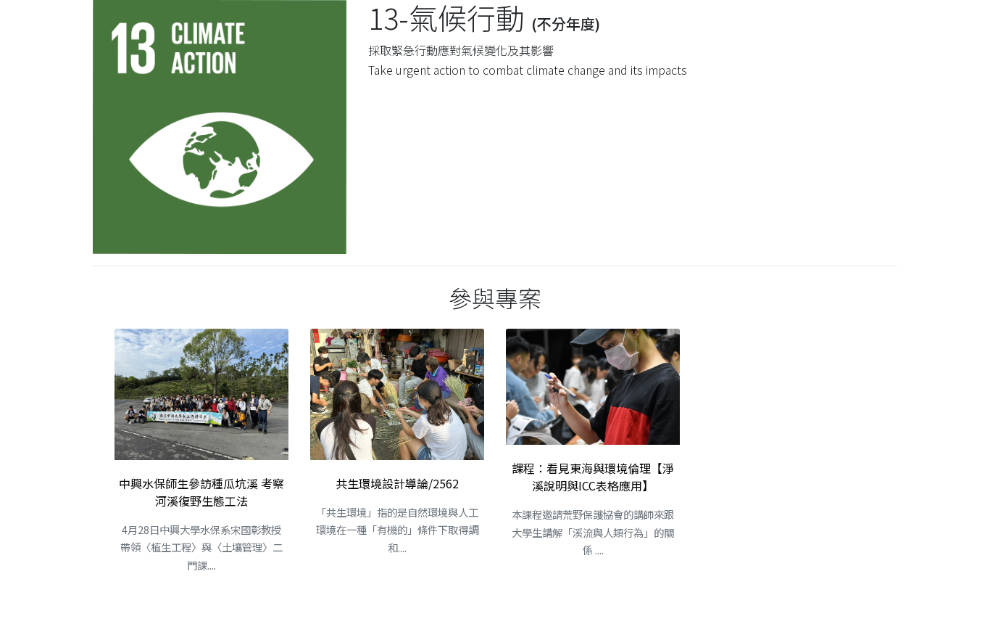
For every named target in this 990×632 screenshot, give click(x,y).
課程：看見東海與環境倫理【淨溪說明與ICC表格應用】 (593, 476)
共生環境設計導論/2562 (397, 483)
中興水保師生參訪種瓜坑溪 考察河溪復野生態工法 (201, 492)
